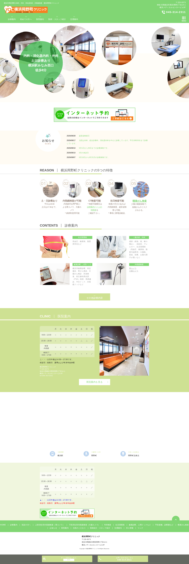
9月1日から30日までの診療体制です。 (94, 148)
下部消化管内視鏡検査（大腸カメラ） (84, 525)
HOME (3, 525)
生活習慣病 (120, 525)
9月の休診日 (84, 153)
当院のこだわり (79, 528)
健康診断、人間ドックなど (140, 525)
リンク (140, 528)
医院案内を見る (94, 382)
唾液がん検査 (183, 525)
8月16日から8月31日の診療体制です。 (94, 157)
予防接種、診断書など (164, 525)
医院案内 (65, 528)
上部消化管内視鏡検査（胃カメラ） (50, 525)
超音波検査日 (84, 136)
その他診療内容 (94, 298)
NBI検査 (107, 525)
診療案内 (13, 525)
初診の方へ (26, 525)
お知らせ (53, 528)
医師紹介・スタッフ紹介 (100, 528)
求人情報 (129, 528)
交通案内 (118, 528)
